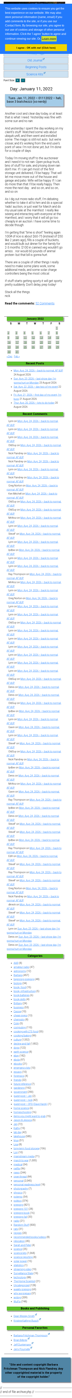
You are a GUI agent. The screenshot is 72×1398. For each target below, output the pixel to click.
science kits (20, 1253)
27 (41, 347)
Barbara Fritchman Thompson (31, 1335)
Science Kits (34, 74)
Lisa (16, 1144)
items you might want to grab (30, 1116)
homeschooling (22, 1112)
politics (18, 1200)
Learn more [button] (49, 38)
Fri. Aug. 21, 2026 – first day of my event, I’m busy (37, 396)
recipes (18, 1233)
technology (20, 1277)
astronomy (20, 971)
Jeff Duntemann (22, 1344)
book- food (20, 987)
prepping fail (20, 1216)
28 (49, 347)
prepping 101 (21, 1208)
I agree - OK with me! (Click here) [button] (36, 47)
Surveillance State (23, 1273)
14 (49, 337)
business (19, 1007)
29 (57, 347)
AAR (16, 963)
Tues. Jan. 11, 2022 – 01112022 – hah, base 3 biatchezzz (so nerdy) (34, 99)
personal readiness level (27, 1184)
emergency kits (22, 1067)
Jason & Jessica (23, 1120)
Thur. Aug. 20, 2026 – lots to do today (34, 402)
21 (49, 342)
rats (16, 1229)
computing (20, 1027)
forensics (19, 1075)
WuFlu (17, 1301)
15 (57, 337)
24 (17, 347)
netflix (17, 1168)
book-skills (20, 999)
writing (17, 1297)
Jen (15, 1124)
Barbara (18, 975)
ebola (17, 1059)
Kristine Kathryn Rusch (26, 1320)
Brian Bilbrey (20, 1340)
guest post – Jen (23, 1096)
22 (57, 342)
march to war (21, 1160)
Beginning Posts (35, 67)
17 (17, 342)
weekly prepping (22, 1289)
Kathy (17, 1128)
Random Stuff (21, 1224)
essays (18, 1071)
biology (18, 983)
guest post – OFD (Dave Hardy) (31, 1104)
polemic (18, 1196)
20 (41, 342)
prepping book (22, 1212)
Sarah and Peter (22, 1245)
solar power (20, 1261)
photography (21, 1188)
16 (9, 342)
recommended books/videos (30, 1237)
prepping (18, 1204)
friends (17, 1080)
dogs (16, 1047)
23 (9, 347)
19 (33, 342)
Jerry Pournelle (22, 1349)
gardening (19, 1087)
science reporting (23, 1257)
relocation (19, 1241)
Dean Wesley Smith (24, 1316)
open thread (20, 1176)
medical (18, 1164)
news (17, 1172)
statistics (19, 1265)
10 (17, 337)
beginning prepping (24, 979)
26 (33, 347)
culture (17, 1039)
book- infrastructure (25, 991)
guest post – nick (23, 1100)
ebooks (18, 1063)
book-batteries (22, 995)
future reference (22, 1084)
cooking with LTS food (26, 1031)
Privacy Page (35, 53)
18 (25, 342)
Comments (45, 303)
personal (18, 1180)
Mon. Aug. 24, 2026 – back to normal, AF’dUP (38, 370)
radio (16, 1220)
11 (25, 337)
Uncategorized (22, 1285)
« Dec (9, 356)
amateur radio (21, 967)
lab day (17, 1132)
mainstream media (24, 1156)
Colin (16, 1023)
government (20, 1092)
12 (33, 337)
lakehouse (19, 1136)
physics (18, 1192)
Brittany (18, 1003)
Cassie (17, 1011)
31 (17, 351)
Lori (16, 1152)
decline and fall (22, 1043)
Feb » (17, 356)
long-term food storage (26, 1148)
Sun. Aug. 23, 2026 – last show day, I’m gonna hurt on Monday (35, 380)
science (18, 1249)
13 (41, 337)
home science (21, 1108)
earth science (21, 1051)
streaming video (22, 1269)
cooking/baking (22, 1035)
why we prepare (22, 1293)
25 (25, 347)
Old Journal (34, 60)
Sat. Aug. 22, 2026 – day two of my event (36, 386)
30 (9, 351)
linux (16, 1140)
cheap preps (20, 1015)
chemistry (19, 1019)
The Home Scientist (24, 1281)
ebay (16, 1055)
